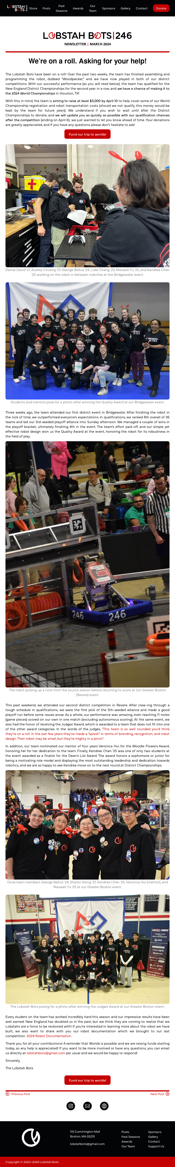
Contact (141, 8)
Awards (78, 8)
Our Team (93, 8)
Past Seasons (61, 8)
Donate (161, 8)
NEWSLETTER (75, 44)
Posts (46, 8)
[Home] (17, 8)
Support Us (156, 1146)
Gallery (125, 8)
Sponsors (108, 8)
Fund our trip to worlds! (87, 134)
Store (33, 8)
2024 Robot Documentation (49, 1035)
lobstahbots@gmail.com (46, 1052)
